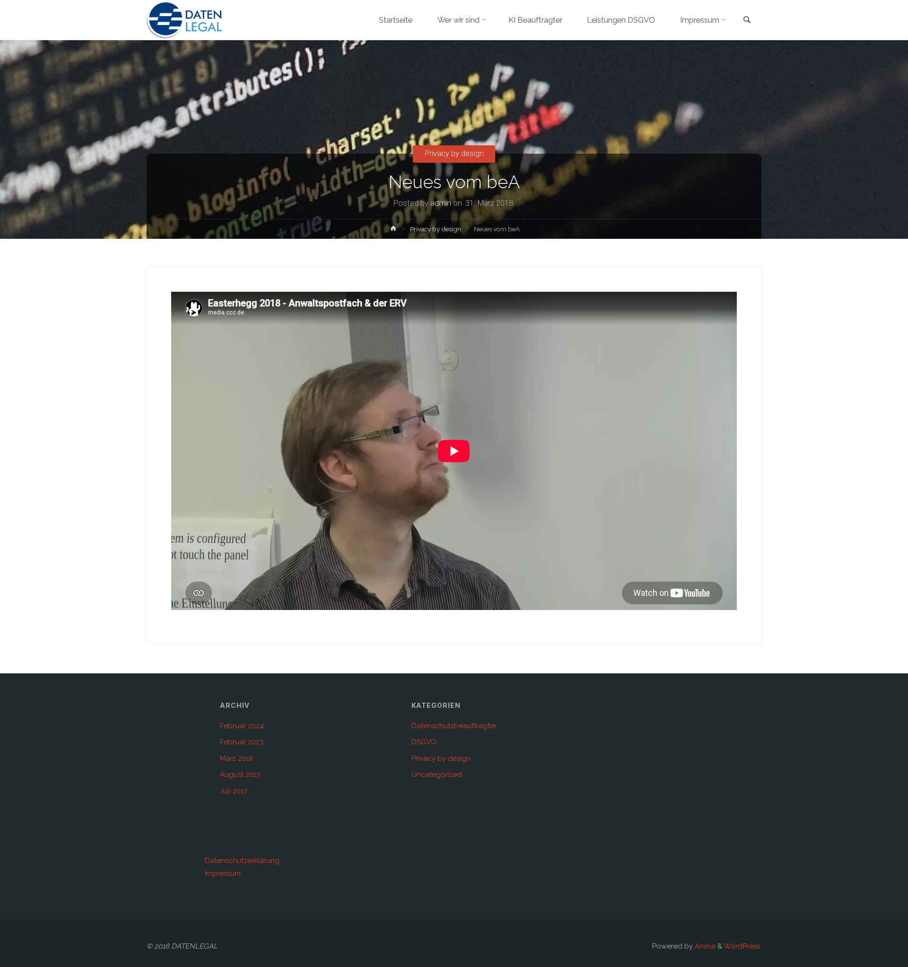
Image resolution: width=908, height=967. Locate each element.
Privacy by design (454, 153)
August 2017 (240, 774)
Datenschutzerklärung (242, 860)
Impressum (223, 873)
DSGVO (424, 742)
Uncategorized (436, 774)
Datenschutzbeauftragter (454, 726)
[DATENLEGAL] (184, 20)
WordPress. (742, 946)
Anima (704, 946)
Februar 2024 (242, 726)
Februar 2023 (241, 742)
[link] (747, 20)
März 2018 (236, 758)
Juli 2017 (233, 791)
